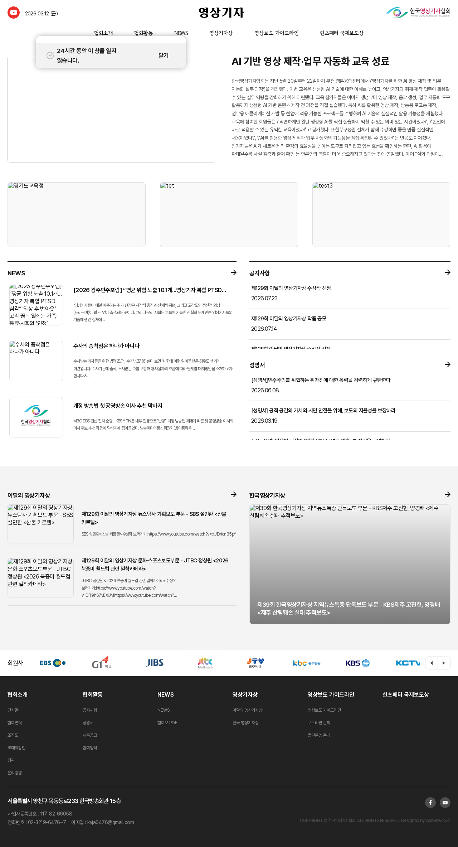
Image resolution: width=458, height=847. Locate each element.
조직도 (13, 735)
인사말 (13, 710)
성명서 (88, 722)
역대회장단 (16, 747)
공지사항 (90, 710)
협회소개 (103, 33)
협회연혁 (15, 722)
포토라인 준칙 (319, 722)
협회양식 (90, 747)
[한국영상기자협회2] (417, 12)
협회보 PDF (167, 722)
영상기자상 (221, 33)
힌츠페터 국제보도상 (342, 33)
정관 (11, 760)
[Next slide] (444, 663)
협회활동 (143, 33)
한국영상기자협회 (221, 12)
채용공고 (90, 735)
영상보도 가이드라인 (276, 33)
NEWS (181, 33)
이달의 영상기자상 (247, 710)
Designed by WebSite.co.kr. (425, 820)
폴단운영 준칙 (319, 735)
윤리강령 (15, 772)
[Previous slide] (431, 663)
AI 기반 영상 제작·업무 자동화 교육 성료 (310, 61)
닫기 (164, 55)
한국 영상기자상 (246, 722)
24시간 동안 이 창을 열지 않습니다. (86, 55)
